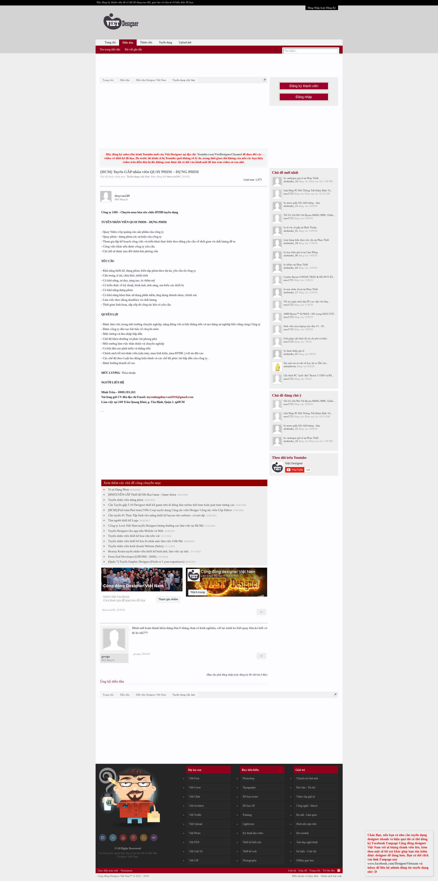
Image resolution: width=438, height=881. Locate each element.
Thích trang (197, 592)
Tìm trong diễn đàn (110, 49)
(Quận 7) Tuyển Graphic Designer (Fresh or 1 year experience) (146, 561)
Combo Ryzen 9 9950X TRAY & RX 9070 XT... (309, 276)
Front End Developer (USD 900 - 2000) (132, 556)
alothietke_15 (291, 206)
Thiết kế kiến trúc (252, 842)
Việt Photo (195, 833)
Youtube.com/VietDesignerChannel (219, 154)
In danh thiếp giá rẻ (294, 350)
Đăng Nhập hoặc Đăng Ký (322, 7)
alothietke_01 (291, 230)
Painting (247, 814)
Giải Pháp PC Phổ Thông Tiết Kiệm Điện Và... (308, 190)
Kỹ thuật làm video (253, 833)
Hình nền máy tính (306, 824)
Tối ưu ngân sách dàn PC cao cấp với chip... (307, 301)
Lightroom (248, 824)
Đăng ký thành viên (303, 86)
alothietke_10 (291, 181)
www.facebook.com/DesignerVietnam (393, 863)
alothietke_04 (291, 267)
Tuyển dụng (165, 42)
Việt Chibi (194, 796)
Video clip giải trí (305, 796)
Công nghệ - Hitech (307, 805)
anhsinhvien (290, 366)
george (106, 656)
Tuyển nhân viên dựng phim (125, 500)
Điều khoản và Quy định (305, 876)
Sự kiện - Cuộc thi (306, 851)
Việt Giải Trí (196, 851)
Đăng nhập (304, 97)
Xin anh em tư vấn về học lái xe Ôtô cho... (306, 363)
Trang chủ (110, 42)
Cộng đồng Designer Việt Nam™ (123, 876)
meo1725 (289, 193)
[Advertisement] (219, 64)
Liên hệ (292, 870)
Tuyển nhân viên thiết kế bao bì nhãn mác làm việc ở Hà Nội (145, 541)
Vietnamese (126, 870)
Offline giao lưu (305, 860)
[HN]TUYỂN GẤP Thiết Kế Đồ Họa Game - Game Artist (142, 494)
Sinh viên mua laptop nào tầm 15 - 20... (305, 326)
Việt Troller (195, 814)
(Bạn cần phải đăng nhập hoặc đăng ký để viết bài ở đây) (237, 674)
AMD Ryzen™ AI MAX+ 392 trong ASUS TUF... (310, 313)
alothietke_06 (291, 255)
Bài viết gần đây (133, 49)
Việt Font (194, 778)
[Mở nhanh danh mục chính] (264, 79)
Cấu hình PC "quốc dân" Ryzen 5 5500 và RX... (309, 375)
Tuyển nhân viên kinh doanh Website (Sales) (135, 546)
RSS (338, 870)
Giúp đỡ (302, 870)
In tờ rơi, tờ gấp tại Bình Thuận (300, 227)
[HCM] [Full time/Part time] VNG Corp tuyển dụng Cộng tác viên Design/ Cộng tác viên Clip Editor (170, 510)
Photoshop (248, 778)
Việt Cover (195, 787)
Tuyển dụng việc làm (138, 176)
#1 (261, 612)
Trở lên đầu (329, 870)
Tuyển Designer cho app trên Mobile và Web (135, 531)
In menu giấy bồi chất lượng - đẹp (302, 202)
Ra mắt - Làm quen (306, 814)
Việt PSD (194, 842)
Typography (249, 787)
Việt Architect (196, 805)
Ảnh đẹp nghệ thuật (307, 842)
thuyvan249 (173, 176)
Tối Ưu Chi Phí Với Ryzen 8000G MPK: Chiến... (309, 215)
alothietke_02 (291, 354)
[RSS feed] (144, 840)
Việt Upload (195, 824)
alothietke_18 (291, 243)
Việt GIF (194, 860)
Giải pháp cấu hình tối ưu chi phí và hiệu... (306, 338)
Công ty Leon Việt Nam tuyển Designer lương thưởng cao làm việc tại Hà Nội (156, 525)
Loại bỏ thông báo (263, 154)
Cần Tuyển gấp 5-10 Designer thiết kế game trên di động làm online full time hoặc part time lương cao (171, 505)
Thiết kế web (250, 851)
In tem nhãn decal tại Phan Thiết (301, 289)
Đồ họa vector (250, 796)
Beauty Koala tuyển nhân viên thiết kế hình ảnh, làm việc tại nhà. (148, 551)
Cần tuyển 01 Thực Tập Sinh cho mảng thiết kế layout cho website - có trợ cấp (156, 515)
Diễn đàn (128, 42)
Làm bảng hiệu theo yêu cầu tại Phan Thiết (306, 240)
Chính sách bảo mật (331, 876)
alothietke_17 (291, 292)
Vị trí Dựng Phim (118, 489)
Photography (250, 860)
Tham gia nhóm (168, 599)
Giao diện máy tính (108, 870)
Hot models (302, 833)
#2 (261, 656)
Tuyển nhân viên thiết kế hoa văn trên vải (134, 536)
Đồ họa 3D (249, 805)
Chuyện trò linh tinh (307, 778)
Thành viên (146, 42)
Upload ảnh (185, 42)
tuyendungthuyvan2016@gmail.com (170, 397)
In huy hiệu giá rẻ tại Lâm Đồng (301, 252)
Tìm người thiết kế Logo (123, 520)
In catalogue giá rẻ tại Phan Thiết (301, 178)
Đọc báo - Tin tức (305, 787)
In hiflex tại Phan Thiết (296, 264)
